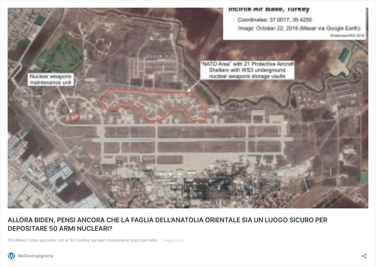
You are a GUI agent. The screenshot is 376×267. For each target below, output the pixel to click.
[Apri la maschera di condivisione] (364, 254)
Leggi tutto (173, 240)
